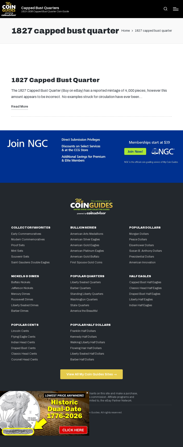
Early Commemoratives (26, 233)
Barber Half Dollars (82, 359)
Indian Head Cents (23, 342)
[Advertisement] (91, 62)
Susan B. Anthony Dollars (145, 250)
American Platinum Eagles (87, 250)
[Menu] (176, 8)
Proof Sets (18, 245)
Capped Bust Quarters (40, 8)
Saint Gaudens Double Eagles (30, 262)
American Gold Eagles (84, 245)
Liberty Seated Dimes (25, 305)
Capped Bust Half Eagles (145, 282)
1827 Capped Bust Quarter (55, 80)
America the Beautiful (84, 310)
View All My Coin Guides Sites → (92, 374)
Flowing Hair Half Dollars (86, 348)
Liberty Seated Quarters (85, 282)
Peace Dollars (138, 239)
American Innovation (142, 262)
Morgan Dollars (139, 233)
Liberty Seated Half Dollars (87, 353)
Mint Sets (17, 250)
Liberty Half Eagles (141, 299)
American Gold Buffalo (84, 256)
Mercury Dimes (20, 293)
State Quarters (79, 305)
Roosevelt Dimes (22, 299)
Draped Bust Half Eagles (144, 293)
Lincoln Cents (20, 331)
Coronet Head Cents (24, 359)
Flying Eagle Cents (23, 336)
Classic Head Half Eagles (145, 288)
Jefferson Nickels (22, 288)
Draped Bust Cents (23, 348)
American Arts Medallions (86, 233)
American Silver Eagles (85, 239)
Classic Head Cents (24, 353)
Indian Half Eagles (140, 305)
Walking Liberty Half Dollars (87, 342)
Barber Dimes (20, 310)
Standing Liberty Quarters (86, 293)
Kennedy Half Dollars (83, 336)
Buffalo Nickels (20, 282)
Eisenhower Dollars (141, 245)
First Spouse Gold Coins (86, 262)
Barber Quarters (80, 288)
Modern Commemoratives (28, 239)
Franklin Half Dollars (83, 331)
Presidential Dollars (141, 256)
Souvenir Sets (20, 256)
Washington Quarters (84, 299)
